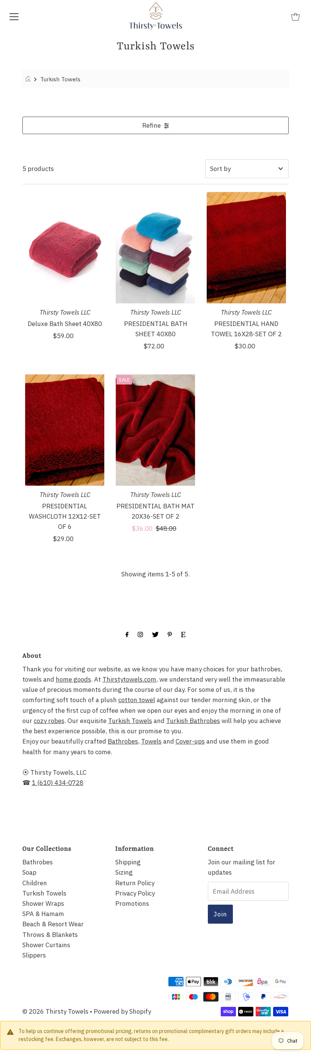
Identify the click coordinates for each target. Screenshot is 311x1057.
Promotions (132, 903)
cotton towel (136, 700)
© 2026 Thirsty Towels (55, 1011)
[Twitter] (155, 634)
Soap (29, 872)
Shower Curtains (46, 945)
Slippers (34, 955)
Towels (151, 741)
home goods (73, 679)
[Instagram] (140, 634)
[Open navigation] (14, 15)
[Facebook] (127, 634)
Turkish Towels (130, 721)
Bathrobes (123, 741)
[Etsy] (183, 634)
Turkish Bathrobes (193, 721)
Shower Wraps (43, 903)
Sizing (124, 872)
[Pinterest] (170, 634)
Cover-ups (190, 741)
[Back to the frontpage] (29, 79)
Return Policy (134, 883)
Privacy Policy (135, 893)
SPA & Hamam (43, 914)
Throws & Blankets (50, 934)
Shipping (128, 862)
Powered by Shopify (122, 1011)
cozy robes (49, 721)
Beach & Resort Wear (53, 924)
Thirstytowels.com (129, 679)
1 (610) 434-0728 (57, 783)
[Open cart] (295, 15)
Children (34, 883)
